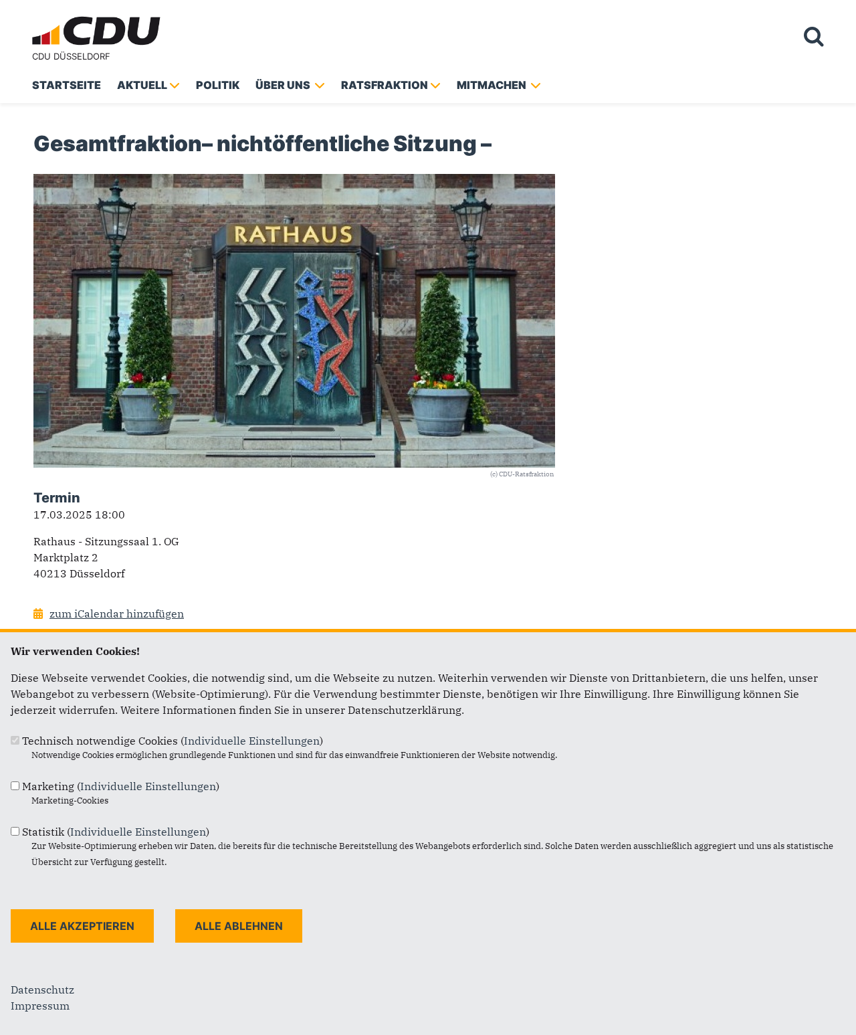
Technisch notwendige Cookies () (172, 740)
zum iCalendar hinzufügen (116, 613)
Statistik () (115, 831)
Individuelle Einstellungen (252, 740)
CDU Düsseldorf (71, 56)
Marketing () (120, 786)
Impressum (40, 1005)
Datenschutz (42, 989)
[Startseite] (99, 18)
